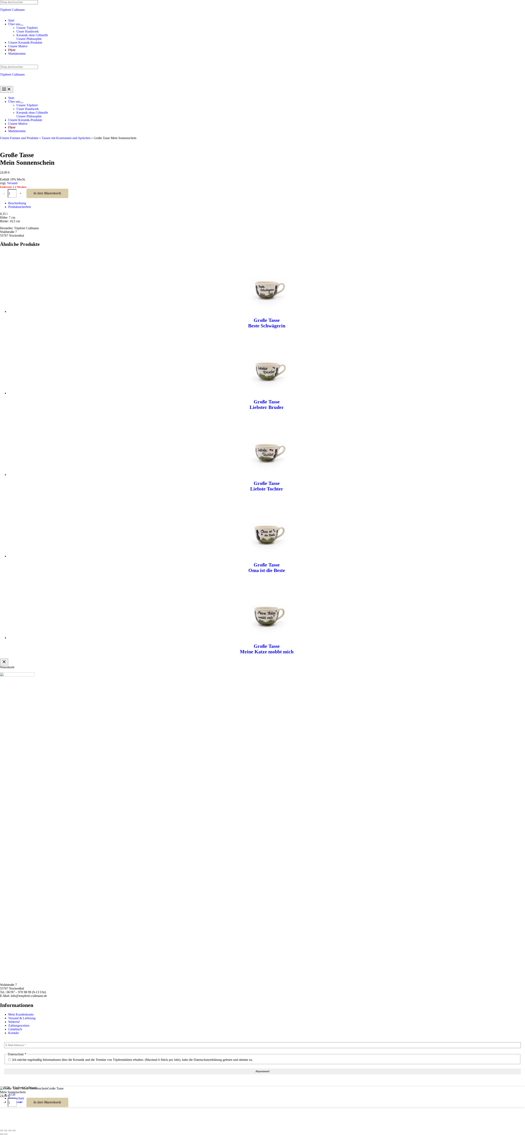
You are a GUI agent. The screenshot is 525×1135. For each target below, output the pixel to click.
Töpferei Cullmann (12, 9)
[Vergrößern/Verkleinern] (1, 1130)
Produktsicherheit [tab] (19, 207)
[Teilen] (9, 1130)
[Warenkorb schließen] (4, 662)
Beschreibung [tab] (17, 203)
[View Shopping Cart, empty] (262, 62)
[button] (14, 24)
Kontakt (13, 1033)
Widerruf (14, 1022)
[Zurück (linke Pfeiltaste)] (1, 1134)
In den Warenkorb (47, 193)
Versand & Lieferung (21, 1018)
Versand (12, 183)
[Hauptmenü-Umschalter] (6, 89)
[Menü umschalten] (21, 25)
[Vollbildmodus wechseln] (5, 1130)
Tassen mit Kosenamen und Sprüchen (66, 138)
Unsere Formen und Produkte (19, 138)
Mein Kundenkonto (21, 1014)
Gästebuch (15, 1029)
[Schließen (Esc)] (14, 1130)
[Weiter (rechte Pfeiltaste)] (5, 1134)
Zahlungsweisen (18, 1025)
